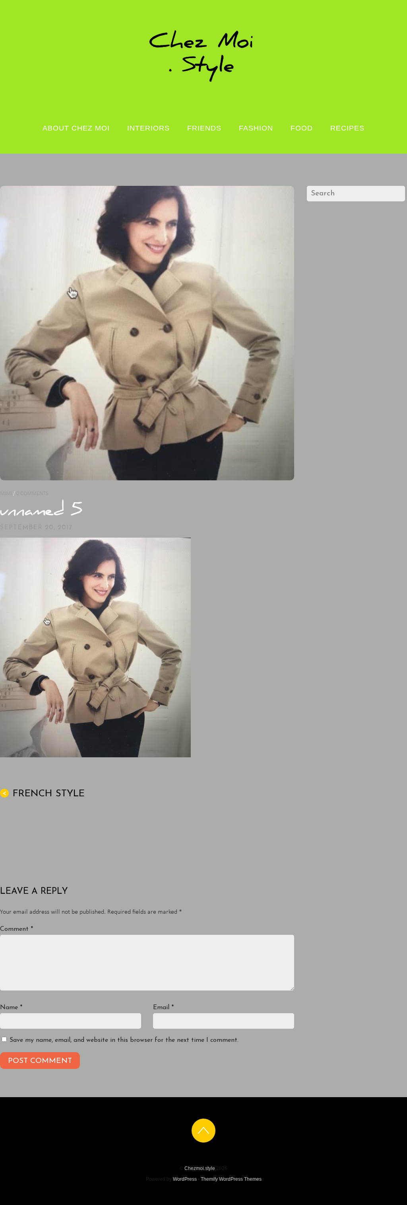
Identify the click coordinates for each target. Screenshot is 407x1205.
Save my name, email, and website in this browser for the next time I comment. (124, 1040)
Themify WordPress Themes (231, 1179)
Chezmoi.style (199, 1168)
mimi (6, 493)
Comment (16, 929)
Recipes (347, 128)
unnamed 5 (41, 511)
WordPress (185, 1179)
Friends (204, 128)
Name (11, 1007)
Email (163, 1007)
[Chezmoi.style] (203, 81)
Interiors (148, 128)
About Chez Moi (76, 128)
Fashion (256, 128)
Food (302, 128)
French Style (43, 794)
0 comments (32, 493)
